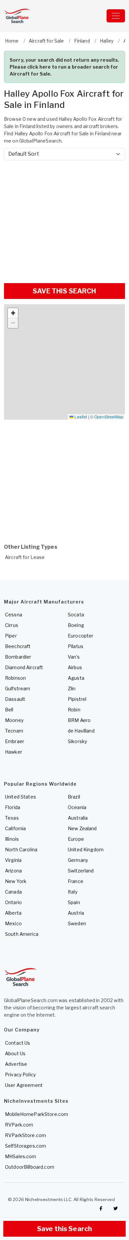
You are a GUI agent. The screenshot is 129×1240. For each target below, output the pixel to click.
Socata (76, 614)
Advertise (16, 1064)
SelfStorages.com (25, 1146)
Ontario (13, 902)
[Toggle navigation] (116, 15)
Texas (12, 818)
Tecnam (14, 731)
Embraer (14, 741)
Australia (78, 818)
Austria (76, 913)
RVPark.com (19, 1124)
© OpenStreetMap (106, 416)
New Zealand (82, 828)
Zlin (72, 688)
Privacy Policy (20, 1074)
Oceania (77, 807)
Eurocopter (80, 635)
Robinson (15, 678)
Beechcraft (17, 646)
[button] (13, 313)
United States (20, 796)
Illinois (12, 839)
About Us (15, 1053)
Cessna (13, 614)
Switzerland (81, 870)
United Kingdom (86, 849)
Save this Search (64, 1229)
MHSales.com (20, 1156)
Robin (74, 709)
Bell (9, 709)
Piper (11, 635)
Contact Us (17, 1043)
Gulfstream (17, 688)
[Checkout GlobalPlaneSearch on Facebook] (101, 1208)
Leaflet (80, 416)
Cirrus (11, 625)
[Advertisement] (64, 219)
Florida (12, 807)
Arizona (13, 870)
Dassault (15, 699)
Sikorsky (77, 741)
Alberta (13, 913)
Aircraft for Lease (25, 557)
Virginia (13, 860)
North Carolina (21, 849)
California (15, 828)
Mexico (13, 923)
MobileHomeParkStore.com (36, 1114)
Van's (74, 657)
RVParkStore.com (25, 1135)
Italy (72, 892)
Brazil (74, 796)
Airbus (75, 667)
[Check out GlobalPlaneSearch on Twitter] (115, 1208)
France (75, 881)
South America (21, 934)
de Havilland (81, 731)
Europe (76, 839)
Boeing (76, 625)
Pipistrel (77, 699)
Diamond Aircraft (24, 667)
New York (15, 881)
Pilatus (75, 646)
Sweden (77, 923)
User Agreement (24, 1085)
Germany (78, 860)
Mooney (14, 720)
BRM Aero (79, 720)
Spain (74, 902)
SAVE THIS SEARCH (64, 291)
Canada (13, 892)
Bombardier (18, 657)
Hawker (13, 752)
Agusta (76, 678)
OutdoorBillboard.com (29, 1167)
